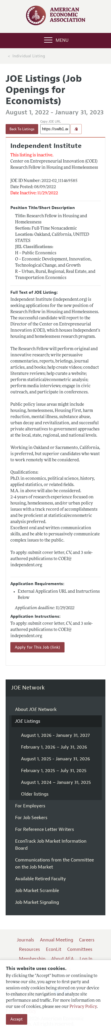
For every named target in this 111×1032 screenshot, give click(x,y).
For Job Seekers (31, 818)
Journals (25, 940)
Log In (86, 959)
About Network (36, 709)
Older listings (35, 794)
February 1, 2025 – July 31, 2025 (53, 771)
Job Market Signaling (37, 902)
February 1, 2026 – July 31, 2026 (54, 747)
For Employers (30, 806)
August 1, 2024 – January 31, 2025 (56, 782)
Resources (29, 949)
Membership (32, 959)
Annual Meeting (56, 940)
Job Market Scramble (37, 891)
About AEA (62, 959)
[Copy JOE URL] (76, 129)
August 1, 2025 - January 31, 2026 (55, 759)
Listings (27, 721)
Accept (16, 1019)
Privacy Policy (83, 1007)
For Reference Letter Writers (44, 829)
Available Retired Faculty (40, 879)
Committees (79, 949)
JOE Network (28, 688)
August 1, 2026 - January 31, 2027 (55, 735)
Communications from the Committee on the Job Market (54, 863)
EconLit (53, 949)
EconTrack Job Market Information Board (50, 844)
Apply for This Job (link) (37, 647)
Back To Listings (21, 129)
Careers (86, 940)
